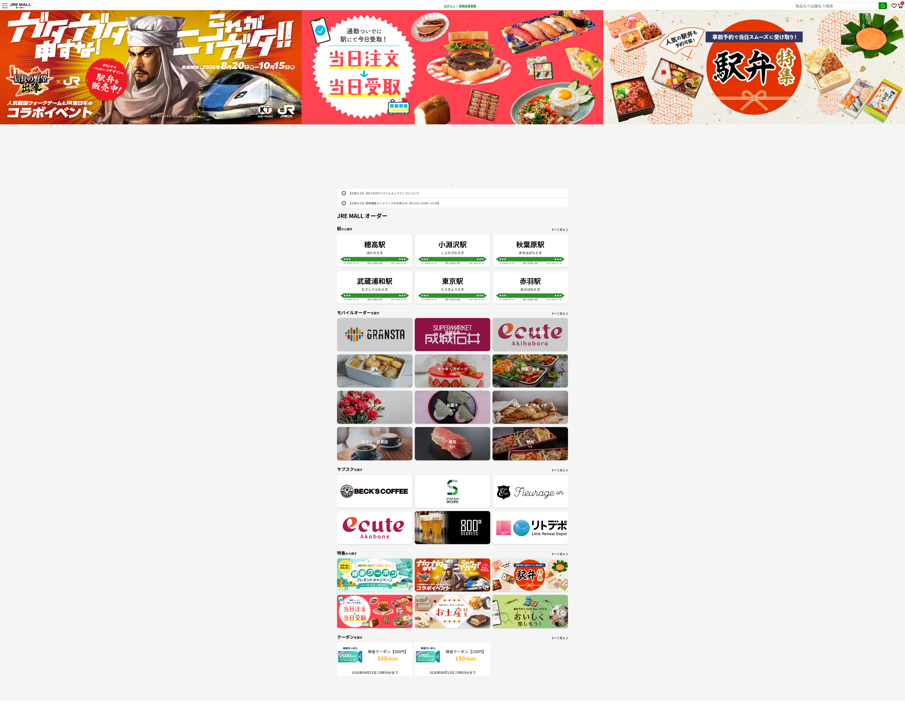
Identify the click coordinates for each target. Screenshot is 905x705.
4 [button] (459, 185)
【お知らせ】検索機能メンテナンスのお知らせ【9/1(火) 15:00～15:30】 (394, 203)
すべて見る (558, 229)
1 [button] (438, 185)
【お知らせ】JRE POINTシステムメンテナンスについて (383, 193)
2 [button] (445, 185)
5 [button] (466, 185)
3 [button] (452, 185)
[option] (151, 67)
